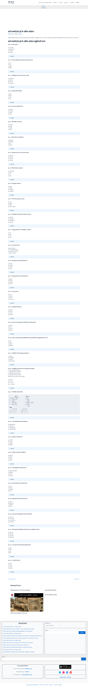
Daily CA (66, 2)
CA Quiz (60, 2)
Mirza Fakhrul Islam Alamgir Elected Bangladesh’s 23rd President (17, 631)
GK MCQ (72, 2)
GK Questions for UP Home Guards (20, 590)
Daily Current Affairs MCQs (45, 2)
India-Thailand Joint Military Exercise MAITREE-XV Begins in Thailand (18, 651)
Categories (47, 623)
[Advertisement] (44, 17)
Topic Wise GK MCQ (50, 590)
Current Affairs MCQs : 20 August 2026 (12, 633)
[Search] (83, 659)
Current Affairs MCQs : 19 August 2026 (12, 640)
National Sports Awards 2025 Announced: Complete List (16, 645)
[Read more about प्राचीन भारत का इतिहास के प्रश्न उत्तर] (26, 602)
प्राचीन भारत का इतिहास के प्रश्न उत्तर (18, 613)
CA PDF (55, 2)
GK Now (11, 2)
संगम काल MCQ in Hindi (51, 594)
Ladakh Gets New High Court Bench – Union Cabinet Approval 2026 (18, 628)
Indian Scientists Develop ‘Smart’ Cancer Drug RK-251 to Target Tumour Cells (20, 638)
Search (46, 630)
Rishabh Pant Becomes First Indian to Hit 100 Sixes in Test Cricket (18, 642)
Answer (12, 56)
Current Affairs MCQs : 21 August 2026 (12, 626)
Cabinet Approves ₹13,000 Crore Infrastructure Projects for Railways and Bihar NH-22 (22, 635)
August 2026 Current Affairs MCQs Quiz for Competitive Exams (17, 647)
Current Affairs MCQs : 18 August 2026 (12, 649)
